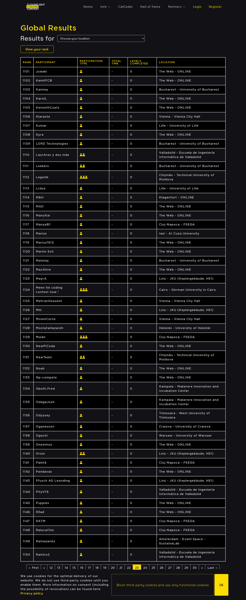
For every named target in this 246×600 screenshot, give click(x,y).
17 (89, 568)
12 (51, 568)
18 (97, 568)
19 (104, 568)
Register (215, 6)
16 (81, 568)
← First (34, 568)
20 (113, 568)
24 (145, 568)
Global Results (48, 28)
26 (162, 568)
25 (153, 568)
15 (74, 568)
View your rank (37, 49)
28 (178, 568)
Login (197, 6)
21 (120, 568)
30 (195, 568)
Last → (212, 568)
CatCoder (125, 6)
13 (58, 568)
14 (66, 568)
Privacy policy (31, 593)
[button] (162, 585)
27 (170, 568)
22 (129, 568)
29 (186, 568)
